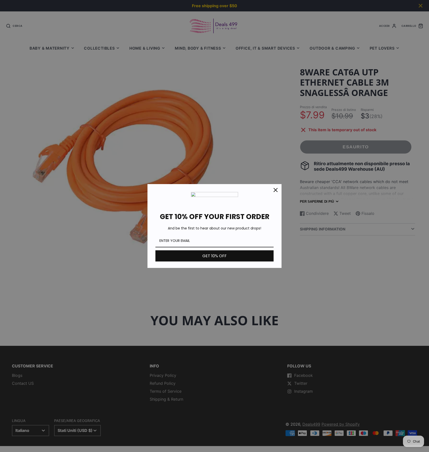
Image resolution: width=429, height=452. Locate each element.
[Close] (276, 190)
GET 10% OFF (214, 256)
